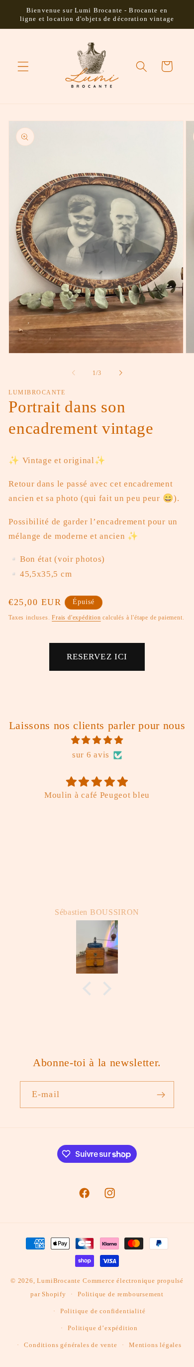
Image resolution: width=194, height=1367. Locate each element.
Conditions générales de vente (70, 1345)
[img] (97, 740)
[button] (23, 66)
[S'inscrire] (161, 1094)
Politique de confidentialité (103, 1311)
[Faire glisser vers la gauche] (74, 373)
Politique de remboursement (121, 1294)
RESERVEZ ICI (97, 656)
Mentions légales (155, 1345)
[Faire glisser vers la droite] (120, 373)
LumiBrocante (59, 1280)
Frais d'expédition (76, 618)
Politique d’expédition (103, 1328)
